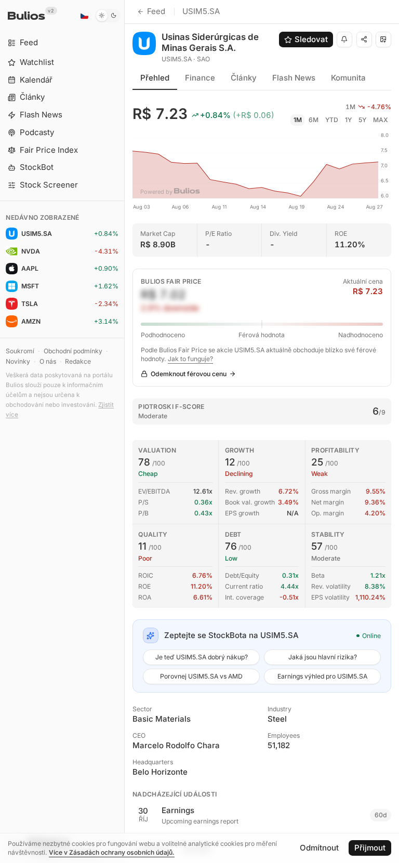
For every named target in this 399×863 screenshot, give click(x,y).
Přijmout (369, 848)
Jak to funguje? (190, 359)
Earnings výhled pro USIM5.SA (322, 676)
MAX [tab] (380, 120)
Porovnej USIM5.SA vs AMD (201, 676)
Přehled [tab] (154, 78)
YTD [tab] (331, 120)
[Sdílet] (364, 39)
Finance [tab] (200, 78)
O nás (47, 361)
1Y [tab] (348, 120)
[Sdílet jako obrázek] (383, 39)
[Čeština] (84, 15)
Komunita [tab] (348, 78)
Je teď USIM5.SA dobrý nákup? (201, 657)
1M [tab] (298, 120)
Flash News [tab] (293, 78)
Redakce (78, 361)
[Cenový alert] (344, 39)
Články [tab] (244, 78)
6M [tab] (313, 120)
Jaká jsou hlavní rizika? (322, 657)
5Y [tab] (362, 120)
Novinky (18, 361)
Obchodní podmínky (73, 351)
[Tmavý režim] (108, 15)
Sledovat (311, 39)
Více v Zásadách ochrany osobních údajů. (112, 852)
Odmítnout (319, 848)
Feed (156, 11)
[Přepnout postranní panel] (124, 431)
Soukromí (20, 351)
